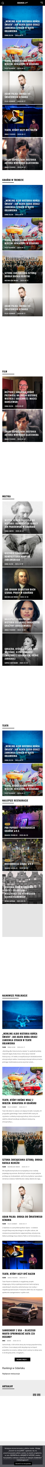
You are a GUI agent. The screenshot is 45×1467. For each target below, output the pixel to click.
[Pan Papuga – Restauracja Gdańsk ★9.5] (22, 822)
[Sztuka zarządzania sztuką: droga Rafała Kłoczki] (22, 267)
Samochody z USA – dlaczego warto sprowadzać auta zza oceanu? (19, 1333)
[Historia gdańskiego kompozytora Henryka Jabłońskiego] (22, 550)
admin (9, 1341)
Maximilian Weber (14, 1167)
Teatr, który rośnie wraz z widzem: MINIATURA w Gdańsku (19, 1101)
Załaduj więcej (21, 1359)
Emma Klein (11, 1047)
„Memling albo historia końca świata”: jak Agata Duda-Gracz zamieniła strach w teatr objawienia (20, 1038)
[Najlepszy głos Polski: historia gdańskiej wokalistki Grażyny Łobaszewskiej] (22, 616)
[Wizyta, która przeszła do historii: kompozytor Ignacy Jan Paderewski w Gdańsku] (22, 517)
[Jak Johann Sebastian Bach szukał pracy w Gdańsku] (22, 583)
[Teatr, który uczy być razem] (22, 121)
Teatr (4, 1047)
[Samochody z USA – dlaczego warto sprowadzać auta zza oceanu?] (22, 1311)
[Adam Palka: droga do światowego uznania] (22, 88)
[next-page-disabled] (38, 1395)
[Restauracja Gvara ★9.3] (22, 855)
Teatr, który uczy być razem (18, 1273)
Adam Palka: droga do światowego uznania (22, 1218)
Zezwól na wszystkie (23, 1463)
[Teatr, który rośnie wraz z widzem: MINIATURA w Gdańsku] (22, 55)
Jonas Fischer (13, 1278)
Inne (3, 1340)
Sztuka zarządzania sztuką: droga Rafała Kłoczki (22, 1161)
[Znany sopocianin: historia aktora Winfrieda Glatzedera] (22, 154)
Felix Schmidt (12, 1107)
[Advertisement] (22, 344)
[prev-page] (34, 1395)
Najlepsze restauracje (11, 1374)
